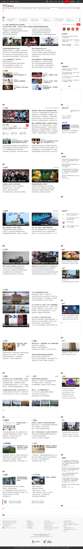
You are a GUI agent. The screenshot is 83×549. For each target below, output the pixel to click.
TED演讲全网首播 (10, 20)
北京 (42, 8)
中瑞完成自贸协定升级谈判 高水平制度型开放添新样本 (44, 32)
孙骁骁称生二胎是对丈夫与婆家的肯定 (11, 184)
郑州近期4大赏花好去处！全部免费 (11, 494)
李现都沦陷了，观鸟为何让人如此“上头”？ (12, 436)
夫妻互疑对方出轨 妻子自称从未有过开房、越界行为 (44, 54)
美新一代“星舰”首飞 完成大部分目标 (40, 426)
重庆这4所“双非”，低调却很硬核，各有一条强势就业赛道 (45, 343)
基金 (57, 210)
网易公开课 (65, 108)
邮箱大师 (60, 8)
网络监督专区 (76, 5)
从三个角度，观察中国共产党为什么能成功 (14, 24)
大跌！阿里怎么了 (39, 59)
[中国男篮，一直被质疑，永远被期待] (37, 75)
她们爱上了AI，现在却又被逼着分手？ (69, 132)
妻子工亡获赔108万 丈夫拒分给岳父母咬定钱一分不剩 (15, 54)
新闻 (3, 8)
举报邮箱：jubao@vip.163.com (69, 522)
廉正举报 (63, 547)
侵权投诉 (67, 547)
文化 (23, 8)
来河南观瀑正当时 (7, 496)
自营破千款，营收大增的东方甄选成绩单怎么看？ (14, 231)
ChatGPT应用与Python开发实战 (68, 388)
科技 (18, 8)
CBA (49, 108)
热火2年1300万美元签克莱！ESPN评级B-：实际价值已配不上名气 (49, 141)
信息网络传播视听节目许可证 (69, 527)
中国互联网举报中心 (30, 524)
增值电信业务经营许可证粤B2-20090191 (10, 521)
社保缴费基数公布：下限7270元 (13, 59)
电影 (54, 167)
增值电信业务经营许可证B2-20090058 (9, 522)
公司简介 (32, 547)
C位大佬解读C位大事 (46, 19)
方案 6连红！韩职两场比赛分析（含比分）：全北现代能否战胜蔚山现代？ (15, 128)
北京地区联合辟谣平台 (48, 524)
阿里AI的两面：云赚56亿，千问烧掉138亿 (41, 294)
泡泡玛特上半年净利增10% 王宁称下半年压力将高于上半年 (72, 214)
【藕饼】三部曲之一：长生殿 (38, 490)
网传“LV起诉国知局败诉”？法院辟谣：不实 (12, 65)
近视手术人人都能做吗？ (67, 115)
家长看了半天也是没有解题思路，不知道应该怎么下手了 (45, 358)
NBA (47, 108)
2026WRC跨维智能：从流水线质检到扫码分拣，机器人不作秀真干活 (75, 126)
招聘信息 (40, 547)
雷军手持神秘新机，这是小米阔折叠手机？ (41, 323)
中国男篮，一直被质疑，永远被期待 (50, 75)
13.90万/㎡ (56, 406)
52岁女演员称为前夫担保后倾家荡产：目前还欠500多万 (15, 56)
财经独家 (64, 211)
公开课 (67, 8)
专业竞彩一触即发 (70, 20)
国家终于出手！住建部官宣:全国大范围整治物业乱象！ (44, 380)
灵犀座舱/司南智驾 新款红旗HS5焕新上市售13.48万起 (44, 273)
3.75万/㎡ (27, 406)
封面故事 (20, 20)
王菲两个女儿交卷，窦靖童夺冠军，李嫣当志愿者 (43, 188)
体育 (6, 8)
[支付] (59, 1)
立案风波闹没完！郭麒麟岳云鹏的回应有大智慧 (43, 190)
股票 (54, 210)
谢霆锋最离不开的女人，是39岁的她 (11, 188)
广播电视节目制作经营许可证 (49, 522)
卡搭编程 (74, 8)
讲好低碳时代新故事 (58, 19)
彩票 (12, 8)
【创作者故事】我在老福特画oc (39, 496)
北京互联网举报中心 (30, 522)
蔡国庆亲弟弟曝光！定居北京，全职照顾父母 (13, 186)
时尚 (6, 341)
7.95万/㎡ (38, 406)
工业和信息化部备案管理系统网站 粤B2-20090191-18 (41, 534)
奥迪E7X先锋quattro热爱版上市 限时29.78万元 (14, 266)
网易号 (48, 8)
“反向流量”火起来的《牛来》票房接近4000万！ (45, 65)
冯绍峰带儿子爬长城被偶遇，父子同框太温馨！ (43, 186)
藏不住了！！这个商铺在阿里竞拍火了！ (41, 390)
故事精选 (7, 443)
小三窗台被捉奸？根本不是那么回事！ (21, 88)
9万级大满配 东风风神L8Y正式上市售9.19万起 (13, 273)
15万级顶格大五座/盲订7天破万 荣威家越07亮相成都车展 (45, 272)
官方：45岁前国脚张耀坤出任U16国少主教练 (13, 149)
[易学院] (66, 45)
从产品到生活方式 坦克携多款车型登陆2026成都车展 (15, 270)
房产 (32, 8)
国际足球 (56, 108)
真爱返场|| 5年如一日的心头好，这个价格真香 (13, 354)
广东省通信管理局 (6, 526)
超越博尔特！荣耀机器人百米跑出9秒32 (41, 312)
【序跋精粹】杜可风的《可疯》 (39, 460)
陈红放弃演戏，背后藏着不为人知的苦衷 (41, 191)
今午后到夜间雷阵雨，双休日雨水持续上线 (12, 67)
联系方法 (36, 547)
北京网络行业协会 (47, 521)
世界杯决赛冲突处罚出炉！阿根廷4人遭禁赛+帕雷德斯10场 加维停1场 (20, 141)
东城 (50, 406)
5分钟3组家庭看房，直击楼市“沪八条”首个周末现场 (43, 384)
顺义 (21, 406)
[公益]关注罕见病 (65, 279)
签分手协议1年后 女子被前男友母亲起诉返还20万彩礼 (15, 52)
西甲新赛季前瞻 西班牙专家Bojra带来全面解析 (45, 63)
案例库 (27, 376)
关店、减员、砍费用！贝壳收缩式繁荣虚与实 (42, 227)
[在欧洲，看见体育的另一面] (8, 75)
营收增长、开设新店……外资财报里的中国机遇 (43, 30)
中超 (52, 108)
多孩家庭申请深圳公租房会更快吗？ (40, 378)
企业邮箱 (63, 8)
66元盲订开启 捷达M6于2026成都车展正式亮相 (43, 270)
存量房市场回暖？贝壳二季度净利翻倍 (40, 395)
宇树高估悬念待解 (70, 221)
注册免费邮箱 (72, 1)
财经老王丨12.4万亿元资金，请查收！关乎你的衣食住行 (15, 29)
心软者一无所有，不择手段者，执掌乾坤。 (12, 459)
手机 (33, 317)
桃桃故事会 (65, 66)
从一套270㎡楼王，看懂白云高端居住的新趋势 (42, 391)
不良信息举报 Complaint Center (56, 547)
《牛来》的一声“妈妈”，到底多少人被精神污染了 (50, 81)
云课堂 (63, 376)
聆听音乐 (32, 19)
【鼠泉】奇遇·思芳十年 (37, 486)
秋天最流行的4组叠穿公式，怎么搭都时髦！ (13, 356)
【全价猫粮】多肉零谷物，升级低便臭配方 (70, 436)
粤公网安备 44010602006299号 (9, 527)
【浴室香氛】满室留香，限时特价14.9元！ (70, 432)
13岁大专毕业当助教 (34, 20)
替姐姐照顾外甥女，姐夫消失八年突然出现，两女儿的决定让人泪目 (70, 77)
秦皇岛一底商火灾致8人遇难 (42, 67)
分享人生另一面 (69, 19)
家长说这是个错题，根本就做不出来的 (40, 356)
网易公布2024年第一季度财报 (38, 501)
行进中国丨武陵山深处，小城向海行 (11, 34)
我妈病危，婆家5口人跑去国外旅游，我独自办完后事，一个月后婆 (70, 69)
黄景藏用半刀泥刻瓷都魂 (19, 81)
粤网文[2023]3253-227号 (48, 526)
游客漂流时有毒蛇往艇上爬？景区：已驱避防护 (13, 486)
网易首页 (4, 1)
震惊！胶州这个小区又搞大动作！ (39, 393)
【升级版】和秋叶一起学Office (68, 396)
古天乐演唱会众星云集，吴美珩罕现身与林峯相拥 (14, 191)
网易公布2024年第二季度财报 (15, 501)
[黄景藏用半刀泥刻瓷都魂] (8, 81)
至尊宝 (7, 124)
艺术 (63, 341)
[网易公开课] (51, 1)
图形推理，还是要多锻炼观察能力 (39, 347)
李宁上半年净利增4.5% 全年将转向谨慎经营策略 (72, 218)
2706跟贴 (72, 470)
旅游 (6, 475)
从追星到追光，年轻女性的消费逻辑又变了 (12, 358)
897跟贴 (72, 482)
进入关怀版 (17, 1)
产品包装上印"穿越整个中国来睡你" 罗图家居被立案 (44, 52)
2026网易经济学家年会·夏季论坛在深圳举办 (13, 229)
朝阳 (3, 406)
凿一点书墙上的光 (22, 19)
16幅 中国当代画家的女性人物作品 (69, 354)
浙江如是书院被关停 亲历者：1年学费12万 (41, 50)
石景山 (33, 406)
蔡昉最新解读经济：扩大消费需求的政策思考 (50, 88)
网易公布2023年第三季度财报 (38, 502)
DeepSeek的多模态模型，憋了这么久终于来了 (42, 300)
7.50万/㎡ (18, 406)
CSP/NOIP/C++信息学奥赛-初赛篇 (69, 398)
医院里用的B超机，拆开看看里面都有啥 (70, 130)
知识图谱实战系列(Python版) (68, 394)
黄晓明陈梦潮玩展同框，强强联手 (39, 184)
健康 (40, 8)
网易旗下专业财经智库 (11, 19)
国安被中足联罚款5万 (8, 61)
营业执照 (65, 526)
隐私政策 (48, 547)
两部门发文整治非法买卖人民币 (39, 48)
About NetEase (28, 547)
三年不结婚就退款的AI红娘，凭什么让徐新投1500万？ (15, 432)
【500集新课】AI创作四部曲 (67, 390)
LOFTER (37, 475)
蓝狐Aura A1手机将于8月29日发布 (43, 317)
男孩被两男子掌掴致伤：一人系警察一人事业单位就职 (15, 50)
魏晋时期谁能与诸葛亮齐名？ (75, 111)
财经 (15, 8)
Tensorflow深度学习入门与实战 (68, 392)
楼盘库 (56, 376)
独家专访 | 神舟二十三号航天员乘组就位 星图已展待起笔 (45, 424)
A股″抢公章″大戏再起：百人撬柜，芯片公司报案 (72, 226)
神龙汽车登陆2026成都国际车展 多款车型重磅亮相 (43, 268)
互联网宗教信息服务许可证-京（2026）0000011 (70, 530)
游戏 (63, 303)
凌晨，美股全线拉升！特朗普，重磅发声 (12, 227)
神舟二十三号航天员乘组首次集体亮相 (40, 428)
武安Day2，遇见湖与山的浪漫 (9, 488)
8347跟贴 (72, 465)
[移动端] (47, 1)
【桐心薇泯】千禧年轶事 (37, 488)
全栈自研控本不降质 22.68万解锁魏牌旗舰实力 (13, 268)
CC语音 (70, 8)
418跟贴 (72, 487)
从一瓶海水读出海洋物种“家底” (39, 435)
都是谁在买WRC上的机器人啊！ (10, 437)
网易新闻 (8, 5)
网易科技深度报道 (46, 20)
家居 (34, 8)
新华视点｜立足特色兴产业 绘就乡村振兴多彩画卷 (43, 422)
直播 (26, 8)
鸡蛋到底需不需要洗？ (66, 117)
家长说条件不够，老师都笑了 (38, 345)
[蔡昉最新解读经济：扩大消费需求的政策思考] (37, 87)
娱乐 (21, 8)
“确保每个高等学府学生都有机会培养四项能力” (43, 354)
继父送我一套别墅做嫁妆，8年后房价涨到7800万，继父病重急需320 (70, 73)
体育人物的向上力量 (58, 20)
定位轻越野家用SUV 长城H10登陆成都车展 (13, 272)
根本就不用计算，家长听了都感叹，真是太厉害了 (43, 360)
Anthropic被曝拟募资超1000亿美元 (43, 61)
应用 (7, 1)
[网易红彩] (27, 125)
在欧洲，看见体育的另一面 (20, 74)
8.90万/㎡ (9, 406)
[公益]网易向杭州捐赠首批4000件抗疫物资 (70, 281)
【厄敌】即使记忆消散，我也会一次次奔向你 (42, 492)
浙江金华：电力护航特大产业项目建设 (40, 437)
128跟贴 (72, 475)
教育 (29, 8)
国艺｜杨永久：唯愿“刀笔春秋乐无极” (40, 459)
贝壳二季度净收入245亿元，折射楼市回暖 (41, 382)
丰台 (12, 406)
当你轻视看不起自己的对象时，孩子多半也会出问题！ (44, 349)
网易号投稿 (76, 44)
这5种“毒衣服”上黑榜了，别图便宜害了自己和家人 (14, 382)
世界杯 (9, 8)
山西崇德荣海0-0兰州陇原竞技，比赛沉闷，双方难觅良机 (45, 131)
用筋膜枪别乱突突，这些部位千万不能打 (70, 263)
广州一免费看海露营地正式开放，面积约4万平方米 (14, 490)
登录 (67, 1)
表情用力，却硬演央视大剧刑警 (10, 190)
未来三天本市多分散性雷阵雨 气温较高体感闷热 (14, 63)
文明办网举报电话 (30, 527)
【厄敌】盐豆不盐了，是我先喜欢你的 (40, 494)
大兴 (41, 406)
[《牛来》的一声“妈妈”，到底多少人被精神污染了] (37, 81)
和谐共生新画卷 (35, 56)
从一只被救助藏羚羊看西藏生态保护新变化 (41, 34)
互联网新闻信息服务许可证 (7, 524)
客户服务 (44, 547)
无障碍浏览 (12, 1)
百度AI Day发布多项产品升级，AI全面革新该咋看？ (44, 231)
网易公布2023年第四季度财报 (15, 502)
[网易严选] (55, 1)
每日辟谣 (64, 34)
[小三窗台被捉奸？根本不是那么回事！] (8, 87)
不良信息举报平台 (30, 526)
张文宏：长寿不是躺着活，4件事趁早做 (70, 261)
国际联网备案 (29, 521)
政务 (45, 8)
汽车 (37, 8)
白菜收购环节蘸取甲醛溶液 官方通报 (11, 48)
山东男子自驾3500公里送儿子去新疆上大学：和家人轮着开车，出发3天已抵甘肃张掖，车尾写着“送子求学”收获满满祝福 (70, 170)
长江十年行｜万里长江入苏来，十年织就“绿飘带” (14, 30)
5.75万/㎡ (47, 406)
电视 (57, 167)
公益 (63, 268)
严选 (63, 420)
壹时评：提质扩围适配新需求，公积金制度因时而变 (44, 29)
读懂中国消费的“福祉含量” (9, 32)
